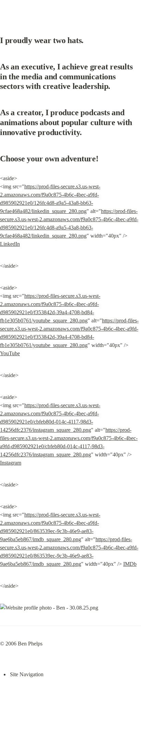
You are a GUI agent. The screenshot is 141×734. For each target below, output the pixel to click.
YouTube (10, 353)
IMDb (130, 564)
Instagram (10, 463)
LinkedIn (10, 244)
